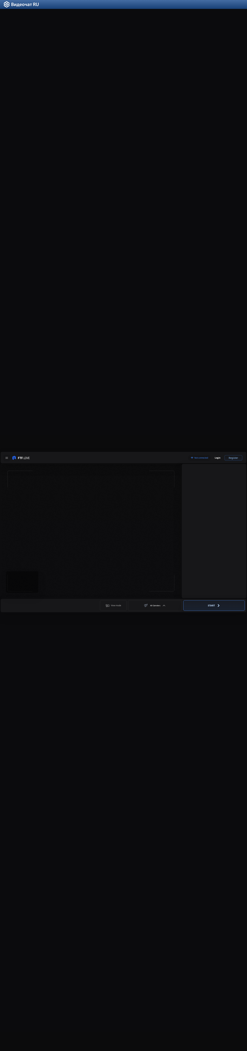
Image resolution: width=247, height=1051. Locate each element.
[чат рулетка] (21, 6)
